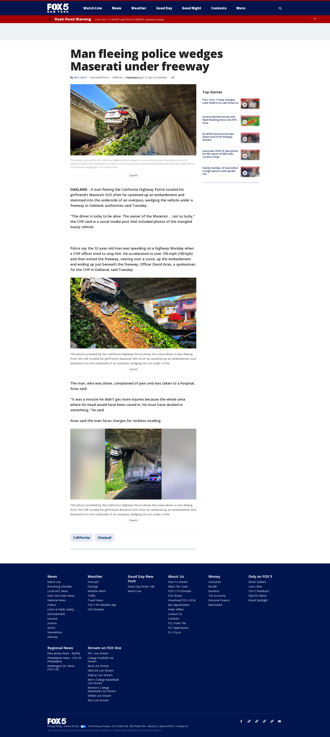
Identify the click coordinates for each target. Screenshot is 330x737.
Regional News (60, 648)
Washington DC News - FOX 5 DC (61, 667)
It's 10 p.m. (174, 632)
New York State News (60, 595)
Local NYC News (57, 591)
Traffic (92, 595)
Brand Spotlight (258, 600)
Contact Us (175, 614)
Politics (51, 605)
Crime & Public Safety (60, 609)
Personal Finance (219, 600)
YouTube (264, 721)
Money (214, 576)
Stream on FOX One (104, 648)
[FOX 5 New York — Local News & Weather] (60, 8)
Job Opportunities (179, 605)
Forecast (93, 582)
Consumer (214, 582)
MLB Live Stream (98, 666)
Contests (173, 618)
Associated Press (99, 77)
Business (213, 591)
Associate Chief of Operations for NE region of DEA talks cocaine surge (220, 153)
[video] (250, 103)
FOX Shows (175, 595)
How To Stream (178, 582)
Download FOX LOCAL (182, 600)
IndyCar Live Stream (100, 675)
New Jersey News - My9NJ (63, 653)
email (280, 721)
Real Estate (215, 605)
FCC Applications (178, 628)
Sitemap (52, 637)
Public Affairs (176, 609)
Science (52, 623)
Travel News (95, 600)
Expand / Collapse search (280, 8)
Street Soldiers (257, 582)
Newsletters (54, 632)
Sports (51, 628)
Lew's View (255, 586)
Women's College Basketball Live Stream (102, 689)
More (240, 8)
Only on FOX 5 (260, 576)
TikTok (257, 721)
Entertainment (56, 614)
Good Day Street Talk (141, 586)
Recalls (212, 586)
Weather (95, 576)
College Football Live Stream (100, 659)
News (52, 576)
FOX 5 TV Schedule (179, 591)
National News (56, 600)
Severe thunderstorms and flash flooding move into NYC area (219, 119)
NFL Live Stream (98, 653)
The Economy (217, 595)
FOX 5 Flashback (258, 591)
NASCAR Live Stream (101, 670)
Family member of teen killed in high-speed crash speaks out (220, 170)
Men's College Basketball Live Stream (103, 681)
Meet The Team (178, 586)
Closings (93, 586)
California (117, 77)
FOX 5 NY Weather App (102, 605)
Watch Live (54, 582)
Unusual (104, 537)
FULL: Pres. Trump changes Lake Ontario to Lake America (220, 101)
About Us (176, 576)
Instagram (249, 721)
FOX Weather (96, 609)
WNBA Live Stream (99, 695)
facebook (241, 721)
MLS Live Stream (98, 700)
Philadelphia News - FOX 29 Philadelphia (64, 659)
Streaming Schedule (59, 586)
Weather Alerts (97, 591)
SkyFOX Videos (257, 595)
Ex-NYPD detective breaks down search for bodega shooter (218, 136)
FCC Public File (177, 623)
